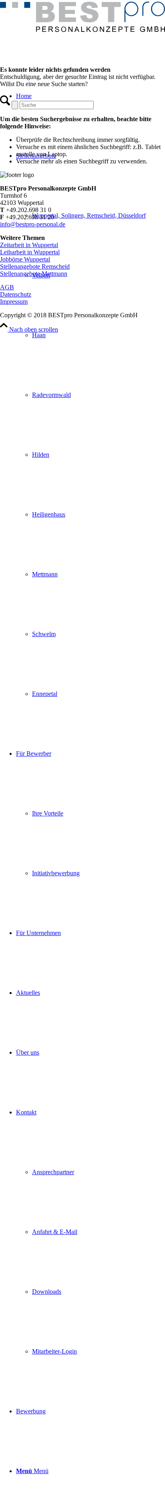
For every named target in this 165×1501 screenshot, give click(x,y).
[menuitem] (90, 425)
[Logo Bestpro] (82, 29)
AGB (7, 287)
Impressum (14, 301)
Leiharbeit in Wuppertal (30, 252)
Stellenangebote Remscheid (35, 266)
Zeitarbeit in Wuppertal (29, 245)
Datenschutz (15, 294)
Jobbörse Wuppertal (25, 259)
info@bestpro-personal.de (32, 224)
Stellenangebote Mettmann (33, 273)
